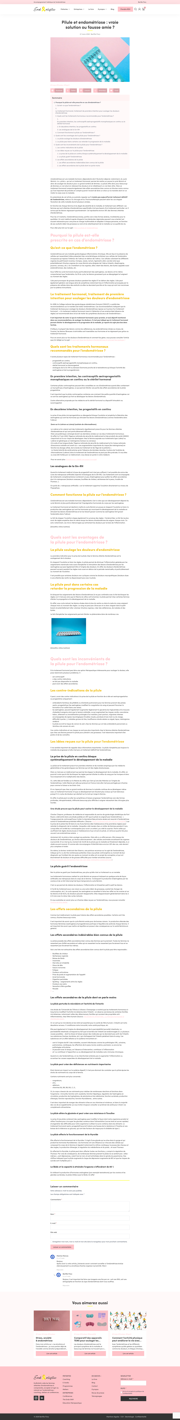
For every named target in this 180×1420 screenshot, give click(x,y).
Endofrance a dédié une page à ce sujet (81, 459)
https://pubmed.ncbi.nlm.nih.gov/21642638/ (109, 821)
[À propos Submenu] (107, 9)
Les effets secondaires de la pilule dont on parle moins (79, 165)
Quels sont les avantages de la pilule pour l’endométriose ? (78, 135)
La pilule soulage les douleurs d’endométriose (74, 138)
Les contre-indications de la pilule (70, 147)
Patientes (64, 9)
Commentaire (56, 1199)
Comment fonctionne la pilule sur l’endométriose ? (76, 132)
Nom (52, 1214)
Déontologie (129, 1417)
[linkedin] (42, 1398)
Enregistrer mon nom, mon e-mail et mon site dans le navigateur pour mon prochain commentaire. (90, 1241)
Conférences (67, 1396)
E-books (66, 1382)
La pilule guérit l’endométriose (70, 157)
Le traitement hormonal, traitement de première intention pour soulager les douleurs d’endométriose (87, 112)
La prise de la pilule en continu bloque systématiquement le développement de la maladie (93, 153)
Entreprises (78, 9)
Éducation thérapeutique (72, 1403)
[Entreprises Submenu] (84, 9)
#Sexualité (92, 1334)
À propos (101, 9)
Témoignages (97, 1396)
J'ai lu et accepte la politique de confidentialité (133, 1392)
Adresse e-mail (127, 1379)
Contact (95, 1386)
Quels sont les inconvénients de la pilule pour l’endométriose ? (79, 145)
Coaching (66, 1379)
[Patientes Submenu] (70, 9)
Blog (112, 9)
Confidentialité (140, 1417)
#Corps (53, 85)
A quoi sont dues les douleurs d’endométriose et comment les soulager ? (98, 340)
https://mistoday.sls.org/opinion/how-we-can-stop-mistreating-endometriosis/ (81, 860)
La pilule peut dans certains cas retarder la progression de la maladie (83, 142)
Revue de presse (98, 1393)
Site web (53, 1232)
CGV (122, 1417)
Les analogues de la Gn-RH (69, 130)
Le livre (91, 9)
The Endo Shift (68, 1399)
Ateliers (65, 1389)
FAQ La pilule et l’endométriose (86, 228)
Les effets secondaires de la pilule (70, 160)
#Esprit (66, 85)
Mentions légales (112, 1417)
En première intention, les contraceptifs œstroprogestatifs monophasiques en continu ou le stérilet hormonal (91, 122)
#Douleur (60, 85)
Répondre (60, 1270)
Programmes (68, 1386)
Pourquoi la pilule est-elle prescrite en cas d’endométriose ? (78, 102)
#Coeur (39, 1334)
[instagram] (36, 1398)
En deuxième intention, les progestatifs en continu (77, 126)
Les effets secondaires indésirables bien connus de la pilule (81, 162)
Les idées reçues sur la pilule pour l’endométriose (75, 150)
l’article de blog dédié (58, 902)
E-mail (53, 1223)
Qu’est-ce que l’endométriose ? (69, 105)
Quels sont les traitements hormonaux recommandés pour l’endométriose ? (85, 116)
